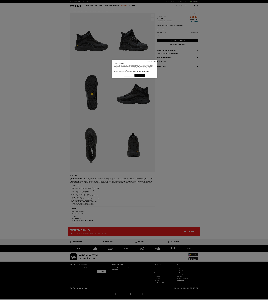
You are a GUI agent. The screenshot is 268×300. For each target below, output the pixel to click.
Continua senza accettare (151, 61)
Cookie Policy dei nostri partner (145, 71)
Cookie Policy (135, 71)
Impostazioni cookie (129, 75)
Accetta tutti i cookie (139, 75)
